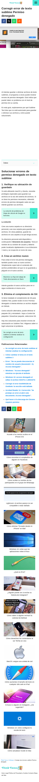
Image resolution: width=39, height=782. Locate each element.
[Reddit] (19, 21)
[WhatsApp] (14, 21)
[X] (9, 21)
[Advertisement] (19, 69)
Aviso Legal (5, 773)
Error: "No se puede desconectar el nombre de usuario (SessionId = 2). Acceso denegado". (19, 364)
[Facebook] (4, 21)
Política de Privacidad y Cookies (18, 773)
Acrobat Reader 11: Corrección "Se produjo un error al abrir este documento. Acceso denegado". (19, 393)
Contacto (31, 773)
